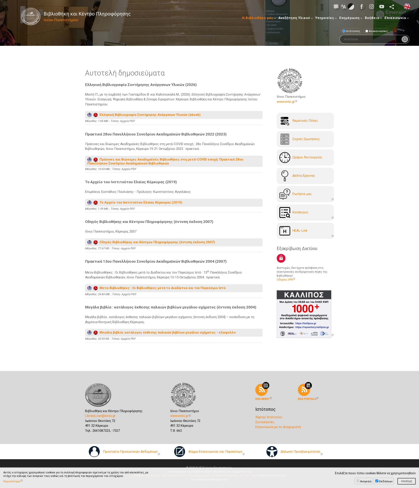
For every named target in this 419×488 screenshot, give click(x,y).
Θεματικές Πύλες (305, 121)
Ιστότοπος (353, 31)
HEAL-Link (299, 231)
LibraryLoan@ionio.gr (100, 416)
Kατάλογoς (300, 212)
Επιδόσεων (386, 481)
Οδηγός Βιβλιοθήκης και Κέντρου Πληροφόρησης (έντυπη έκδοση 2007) (156, 242)
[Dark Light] (351, 6)
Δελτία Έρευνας (303, 176)
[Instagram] (373, 6)
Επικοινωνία (395, 18)
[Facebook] (362, 6)
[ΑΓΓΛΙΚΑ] (407, 6)
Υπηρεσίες (324, 18)
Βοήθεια (372, 18)
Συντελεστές (264, 422)
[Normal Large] (343, 6)
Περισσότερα (11, 481)
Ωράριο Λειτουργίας (307, 157)
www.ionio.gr (286, 102)
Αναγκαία (365, 481)
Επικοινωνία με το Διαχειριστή (278, 427)
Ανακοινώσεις (378, 31)
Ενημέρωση (349, 18)
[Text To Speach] (336, 6)
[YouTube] (383, 6)
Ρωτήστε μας (302, 194)
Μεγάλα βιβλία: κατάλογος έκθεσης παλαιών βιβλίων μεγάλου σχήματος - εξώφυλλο (167, 332)
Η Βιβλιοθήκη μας (257, 18)
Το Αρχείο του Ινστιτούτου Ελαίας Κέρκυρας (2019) (140, 202)
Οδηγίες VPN (285, 279)
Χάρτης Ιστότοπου (268, 417)
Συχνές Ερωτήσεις (306, 139)
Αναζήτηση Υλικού (294, 18)
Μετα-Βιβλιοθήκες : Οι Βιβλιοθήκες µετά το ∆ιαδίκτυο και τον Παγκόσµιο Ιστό (162, 288)
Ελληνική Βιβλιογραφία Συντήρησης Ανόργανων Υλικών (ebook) (149, 115)
